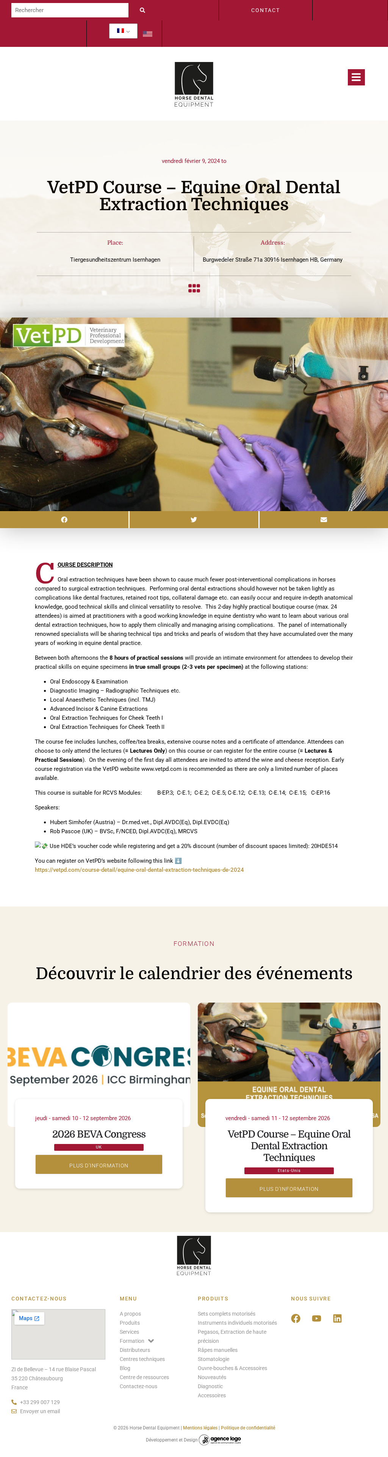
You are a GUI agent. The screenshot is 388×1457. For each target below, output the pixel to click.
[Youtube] (316, 1318)
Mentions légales (200, 1428)
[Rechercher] (69, 10)
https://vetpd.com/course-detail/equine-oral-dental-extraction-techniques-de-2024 (139, 869)
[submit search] (144, 10)
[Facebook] (295, 1318)
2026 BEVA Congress (99, 1134)
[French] (120, 31)
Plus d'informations (99, 1164)
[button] (64, 519)
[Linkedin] (337, 1318)
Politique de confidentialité (248, 1428)
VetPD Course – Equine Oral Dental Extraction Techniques (289, 1146)
